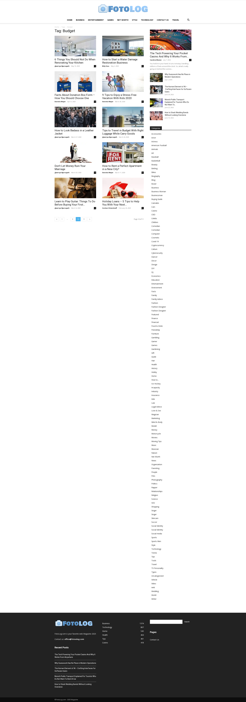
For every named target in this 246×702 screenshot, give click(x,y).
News (153, 460)
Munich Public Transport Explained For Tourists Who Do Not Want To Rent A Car (75, 677)
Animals (154, 149)
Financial (155, 322)
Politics (154, 483)
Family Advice (157, 299)
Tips (153, 556)
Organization (156, 464)
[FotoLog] (123, 9)
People (154, 472)
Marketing (155, 418)
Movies (154, 437)
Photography (156, 480)
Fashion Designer (158, 307)
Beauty (154, 164)
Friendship (155, 330)
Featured (155, 314)
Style (134, 20)
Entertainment (96, 20)
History (154, 368)
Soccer (154, 522)
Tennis (154, 553)
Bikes (153, 172)
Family (154, 295)
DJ (152, 272)
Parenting (155, 468)
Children (154, 222)
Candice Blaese (155, 60)
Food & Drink (157, 326)
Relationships (156, 491)
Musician (155, 449)
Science (154, 499)
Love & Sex (156, 410)
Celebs (154, 218)
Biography (155, 176)
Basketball (155, 161)
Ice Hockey (156, 383)
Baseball (154, 157)
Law (153, 403)
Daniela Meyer (60, 102)
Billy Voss (105, 66)
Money (154, 430)
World (153, 595)
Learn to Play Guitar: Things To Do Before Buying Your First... (75, 203)
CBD (153, 214)
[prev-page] (57, 219)
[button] (188, 20)
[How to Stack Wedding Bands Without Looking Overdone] (156, 115)
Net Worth (122, 20)
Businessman (157, 195)
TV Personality (157, 568)
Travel (175, 20)
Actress (154, 141)
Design (154, 264)
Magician (155, 414)
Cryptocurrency (157, 245)
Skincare (154, 518)
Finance (154, 318)
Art (152, 153)
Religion (154, 495)
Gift (152, 353)
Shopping (155, 506)
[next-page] (90, 219)
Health (154, 364)
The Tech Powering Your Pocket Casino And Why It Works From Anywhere (75, 655)
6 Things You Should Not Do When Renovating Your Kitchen (75, 61)
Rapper (154, 487)
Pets (153, 476)
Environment (156, 287)
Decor (154, 260)
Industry (154, 391)
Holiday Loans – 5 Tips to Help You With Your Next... (120, 203)
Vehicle (154, 579)
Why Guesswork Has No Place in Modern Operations (75, 663)
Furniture (155, 333)
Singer (154, 510)
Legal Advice (156, 407)
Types (153, 572)
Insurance (155, 395)
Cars (153, 207)
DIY (152, 268)
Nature (154, 453)
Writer (153, 599)
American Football (159, 145)
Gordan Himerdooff (109, 208)
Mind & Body (156, 422)
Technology (147, 20)
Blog (153, 180)
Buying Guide (156, 199)
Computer (155, 234)
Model (154, 426)
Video (153, 583)
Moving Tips (156, 441)
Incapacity (155, 387)
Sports (154, 537)
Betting (154, 168)
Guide (153, 357)
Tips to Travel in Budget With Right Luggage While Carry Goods (123, 132)
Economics (156, 276)
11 (84, 219)
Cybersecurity (157, 253)
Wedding (155, 591)
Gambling (155, 337)
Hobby (154, 372)
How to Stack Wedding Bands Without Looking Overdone (73, 685)
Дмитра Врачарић (62, 66)
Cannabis (155, 203)
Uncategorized (157, 576)
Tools (153, 560)
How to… (155, 380)
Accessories (156, 134)
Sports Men (156, 541)
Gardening (155, 349)
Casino (154, 210)
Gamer (154, 341)
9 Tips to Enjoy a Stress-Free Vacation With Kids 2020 (119, 96)
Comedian (155, 226)
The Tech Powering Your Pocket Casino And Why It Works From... (169, 55)
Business (80, 20)
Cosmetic (155, 237)
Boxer (153, 184)
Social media (156, 533)
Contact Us (163, 20)
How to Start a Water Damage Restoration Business (119, 61)
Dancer (154, 257)
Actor (153, 137)
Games (110, 20)
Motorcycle (156, 433)
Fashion (154, 303)
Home (69, 20)
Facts (153, 291)
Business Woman (158, 191)
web (153, 587)
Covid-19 (155, 241)
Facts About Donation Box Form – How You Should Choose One (75, 96)
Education (155, 280)
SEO (153, 503)
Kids (153, 399)
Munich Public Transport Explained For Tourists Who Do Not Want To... (177, 102)
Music (153, 445)
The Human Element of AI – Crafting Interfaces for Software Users (178, 89)
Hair (153, 360)
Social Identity (157, 526)
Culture (154, 249)
